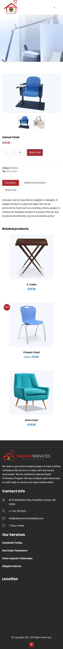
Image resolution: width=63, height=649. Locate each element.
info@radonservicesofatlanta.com (26, 518)
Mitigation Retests (11, 566)
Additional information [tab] (35, 182)
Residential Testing (12, 542)
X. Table (31, 284)
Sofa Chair (31, 420)
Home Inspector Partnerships (17, 558)
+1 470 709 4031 (17, 511)
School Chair (11, 171)
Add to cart (34, 152)
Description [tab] (10, 182)
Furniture (14, 168)
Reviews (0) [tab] (10, 190)
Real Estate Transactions (15, 550)
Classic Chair (31, 352)
